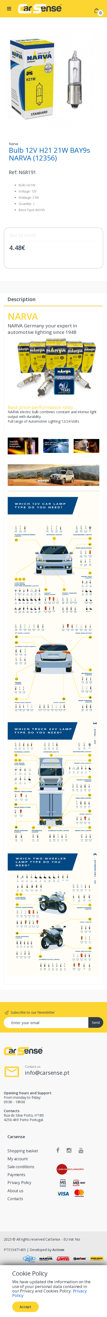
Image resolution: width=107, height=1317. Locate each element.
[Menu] (9, 8)
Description (21, 299)
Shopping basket (22, 1151)
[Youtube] (81, 1150)
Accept (25, 1306)
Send (96, 1022)
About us (15, 1190)
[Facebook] (57, 1150)
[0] (96, 10)
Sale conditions (20, 1166)
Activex (58, 1249)
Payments (16, 1174)
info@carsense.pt (47, 1072)
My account (17, 1158)
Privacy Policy (19, 1182)
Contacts (15, 1198)
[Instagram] (69, 1150)
